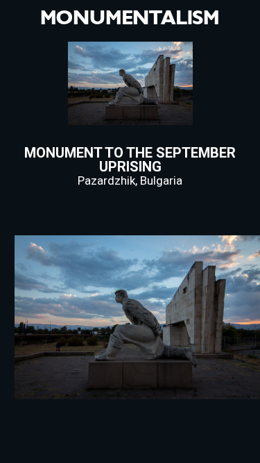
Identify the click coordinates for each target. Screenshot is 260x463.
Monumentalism (130, 18)
